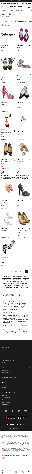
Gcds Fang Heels (21, 280)
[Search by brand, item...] (3, 6)
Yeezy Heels (24, 287)
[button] (29, 6)
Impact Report (6, 400)
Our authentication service (9, 360)
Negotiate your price (6, 175)
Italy (28, 465)
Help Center (5, 385)
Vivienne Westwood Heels (11, 287)
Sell (3, 367)
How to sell (5, 370)
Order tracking (6, 358)
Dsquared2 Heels (9, 280)
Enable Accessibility (16, 1)
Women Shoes (19, 11)
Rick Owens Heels (19, 285)
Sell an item (5, 375)
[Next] (20, 271)
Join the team (6, 402)
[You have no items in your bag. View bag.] (29, 6)
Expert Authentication (22, 175)
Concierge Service (7, 350)
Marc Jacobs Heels (21, 284)
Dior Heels (26, 278)
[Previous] (11, 271)
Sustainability (6, 397)
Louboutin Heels (6, 278)
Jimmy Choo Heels (8, 284)
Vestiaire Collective (8, 392)
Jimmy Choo (9, 11)
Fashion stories (6, 404)
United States (16, 465)
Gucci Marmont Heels (19, 282)
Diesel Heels (17, 278)
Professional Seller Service (9, 377)
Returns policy (6, 362)
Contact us (5, 387)
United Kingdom (9, 465)
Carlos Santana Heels (19, 276)
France (4, 465)
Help (3, 382)
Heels (26, 11)
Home (3, 11)
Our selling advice (7, 372)
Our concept (5, 348)
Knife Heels (7, 276)
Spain (25, 465)
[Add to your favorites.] (14, 46)
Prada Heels (8, 285)
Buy (3, 355)
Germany (21, 465)
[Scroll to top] (26, 271)
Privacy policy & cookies (15, 428)
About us (4, 395)
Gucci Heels (7, 282)
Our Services (6, 345)
